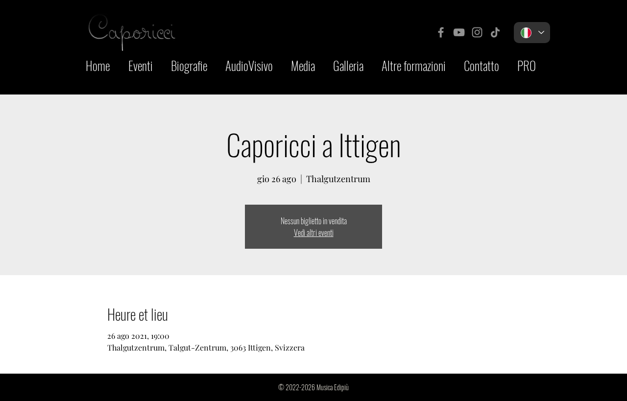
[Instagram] (477, 32)
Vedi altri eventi (314, 232)
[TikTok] (495, 32)
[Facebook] (441, 32)
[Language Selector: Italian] (532, 32)
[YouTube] (459, 32)
